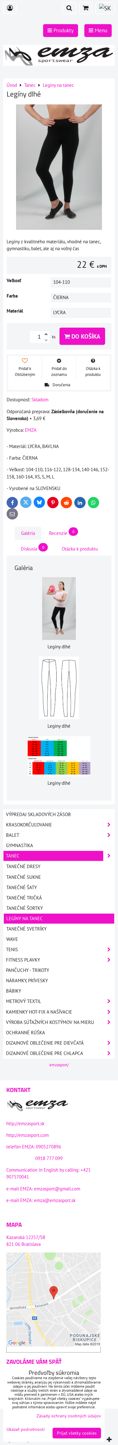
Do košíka (85, 336)
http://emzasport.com (27, 1135)
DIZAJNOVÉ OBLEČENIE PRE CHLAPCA (44, 1053)
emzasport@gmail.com (57, 1189)
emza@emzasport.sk (55, 1200)
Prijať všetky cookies (77, 1433)
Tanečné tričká (24, 898)
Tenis (12, 949)
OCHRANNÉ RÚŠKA (25, 1033)
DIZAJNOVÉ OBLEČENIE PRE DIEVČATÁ (45, 1043)
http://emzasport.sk (25, 1123)
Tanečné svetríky (26, 929)
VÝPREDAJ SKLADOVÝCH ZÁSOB (38, 814)
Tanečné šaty (21, 887)
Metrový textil (23, 1001)
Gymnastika (19, 845)
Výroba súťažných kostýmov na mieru (50, 1022)
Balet (12, 835)
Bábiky (13, 991)
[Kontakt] (37, 1106)
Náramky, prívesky (27, 981)
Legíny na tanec (24, 918)
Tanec (13, 856)
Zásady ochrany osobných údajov (69, 1416)
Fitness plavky (23, 960)
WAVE (12, 939)
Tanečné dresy (23, 866)
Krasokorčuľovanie (29, 825)
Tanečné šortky (24, 908)
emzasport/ (59, 1065)
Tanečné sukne (23, 877)
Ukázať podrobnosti (26, 1429)
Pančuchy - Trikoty (27, 970)
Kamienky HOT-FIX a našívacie (39, 1012)
